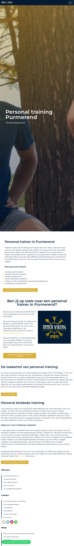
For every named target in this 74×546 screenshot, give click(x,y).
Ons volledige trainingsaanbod (13, 488)
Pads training (7, 540)
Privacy (6, 517)
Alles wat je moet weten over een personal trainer (19, 533)
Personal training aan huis (11, 476)
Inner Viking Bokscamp (11, 482)
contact (22, 456)
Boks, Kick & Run (9, 485)
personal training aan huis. (14, 333)
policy (10, 517)
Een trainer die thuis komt (11, 537)
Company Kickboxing (10, 479)
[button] (20, 290)
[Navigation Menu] (70, 2)
